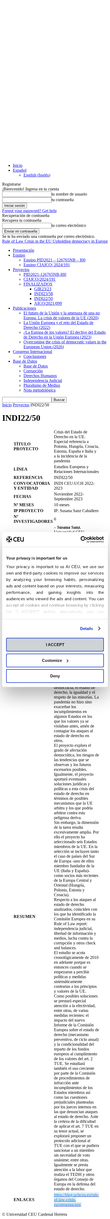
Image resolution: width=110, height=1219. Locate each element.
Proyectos (21, 269)
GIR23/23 (42, 289)
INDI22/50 (43, 298)
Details (86, 628)
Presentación (23, 250)
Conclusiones (34, 356)
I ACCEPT (55, 644)
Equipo (19, 255)
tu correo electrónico (69, 225)
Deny (55, 676)
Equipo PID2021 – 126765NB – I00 (54, 260)
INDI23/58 (43, 293)
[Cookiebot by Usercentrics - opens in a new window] (80, 539)
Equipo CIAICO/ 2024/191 (46, 264)
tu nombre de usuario (69, 194)
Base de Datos (25, 361)
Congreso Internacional (32, 351)
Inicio (17, 165)
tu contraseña (63, 199)
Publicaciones (24, 308)
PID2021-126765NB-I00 (44, 274)
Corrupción (33, 371)
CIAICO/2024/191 (39, 279)
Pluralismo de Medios (41, 385)
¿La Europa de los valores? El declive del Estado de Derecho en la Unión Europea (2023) (64, 334)
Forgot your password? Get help (29, 210)
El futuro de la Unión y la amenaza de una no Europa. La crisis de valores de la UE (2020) (61, 315)
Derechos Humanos (40, 375)
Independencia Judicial (42, 380)
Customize (52, 660)
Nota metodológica (39, 390)
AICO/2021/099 (48, 303)
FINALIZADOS (37, 284)
